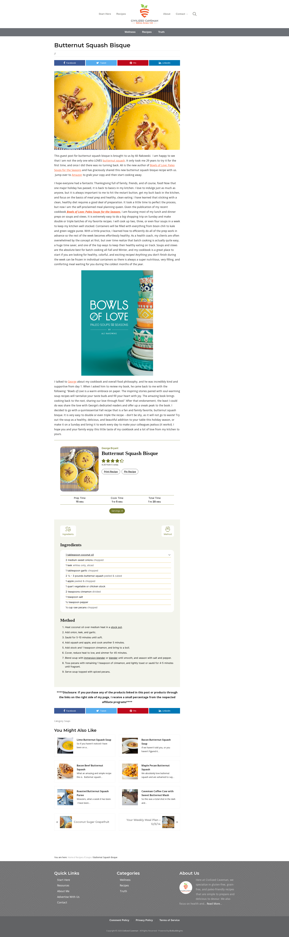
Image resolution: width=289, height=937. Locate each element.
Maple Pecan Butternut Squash (155, 767)
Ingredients (68, 534)
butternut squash (114, 160)
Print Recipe (111, 471)
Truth (123, 891)
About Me (63, 891)
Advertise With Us (68, 897)
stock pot (116, 627)
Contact (62, 902)
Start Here (63, 880)
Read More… (214, 903)
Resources (63, 885)
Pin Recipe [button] (130, 471)
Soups (67, 721)
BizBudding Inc (176, 930)
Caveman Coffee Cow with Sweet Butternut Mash (157, 793)
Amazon (77, 175)
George (72, 381)
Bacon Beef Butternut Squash (90, 767)
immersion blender (94, 657)
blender (113, 657)
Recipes (124, 885)
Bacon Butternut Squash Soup (156, 741)
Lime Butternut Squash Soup (94, 739)
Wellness (125, 880)
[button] (169, 554)
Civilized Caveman (130, 930)
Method (168, 534)
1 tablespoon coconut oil (80, 554)
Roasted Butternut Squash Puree (93, 793)
